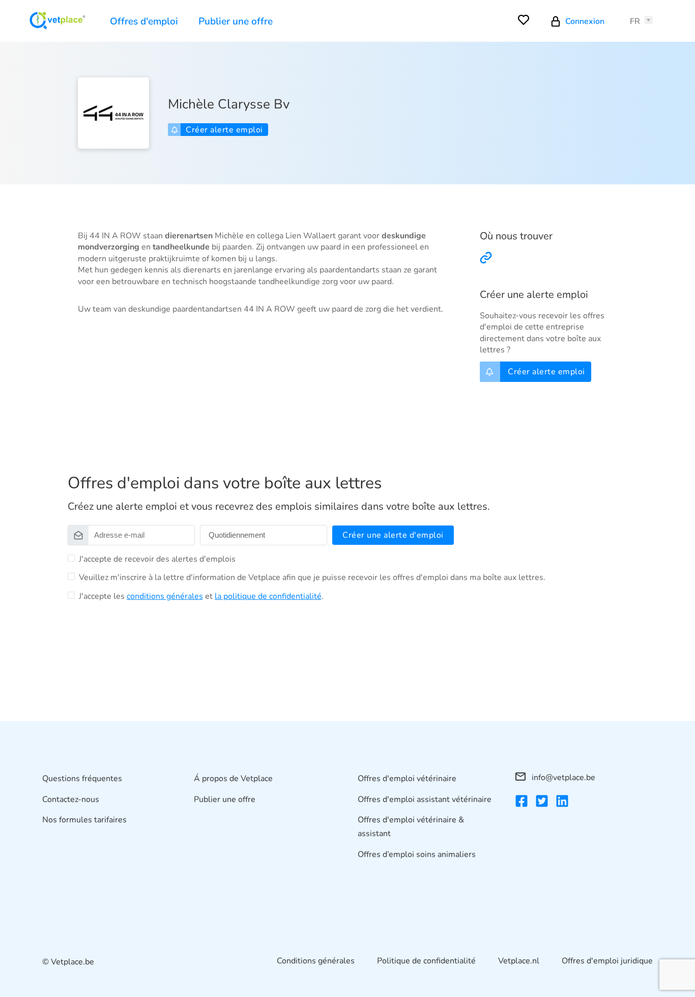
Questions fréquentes (82, 778)
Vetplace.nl (518, 960)
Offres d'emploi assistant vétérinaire (424, 799)
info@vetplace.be (562, 777)
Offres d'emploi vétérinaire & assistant (411, 826)
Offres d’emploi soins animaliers (417, 854)
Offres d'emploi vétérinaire (407, 778)
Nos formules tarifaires (84, 819)
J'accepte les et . (201, 596)
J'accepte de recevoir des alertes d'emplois (157, 559)
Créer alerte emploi (224, 129)
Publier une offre (235, 21)
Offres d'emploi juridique (607, 960)
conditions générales (165, 596)
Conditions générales (316, 960)
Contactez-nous (70, 799)
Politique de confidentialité (426, 960)
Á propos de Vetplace (233, 778)
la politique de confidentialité (268, 596)
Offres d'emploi (144, 21)
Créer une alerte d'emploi (393, 535)
